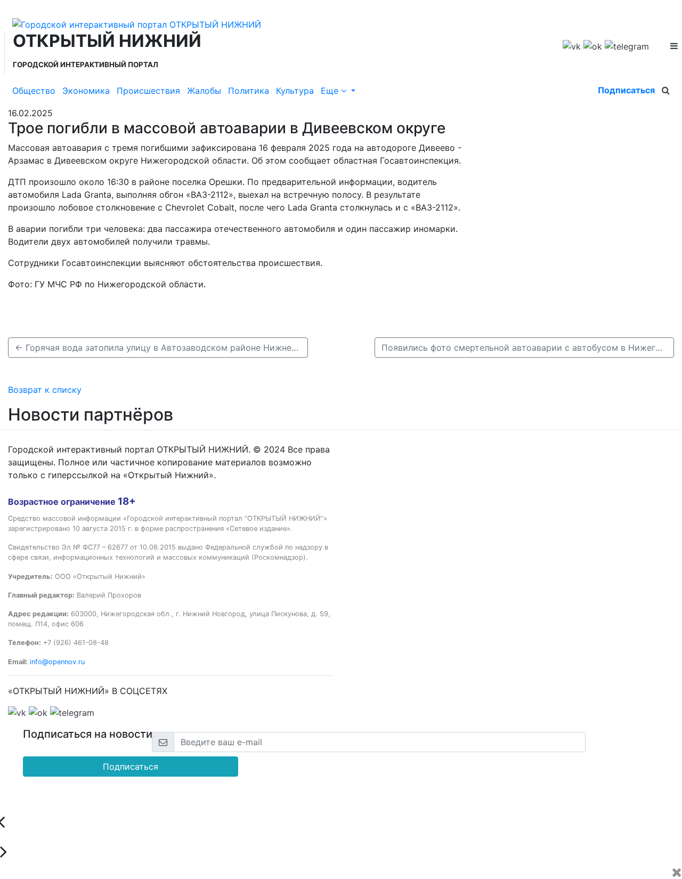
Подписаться (626, 90)
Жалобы (204, 90)
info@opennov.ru (57, 662)
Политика (248, 90)
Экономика (86, 90)
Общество (33, 90)
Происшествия (148, 90)
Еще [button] (331, 90)
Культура (295, 90)
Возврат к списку (45, 389)
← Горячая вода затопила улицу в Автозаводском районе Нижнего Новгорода (161, 347)
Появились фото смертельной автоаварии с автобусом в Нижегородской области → (528, 347)
